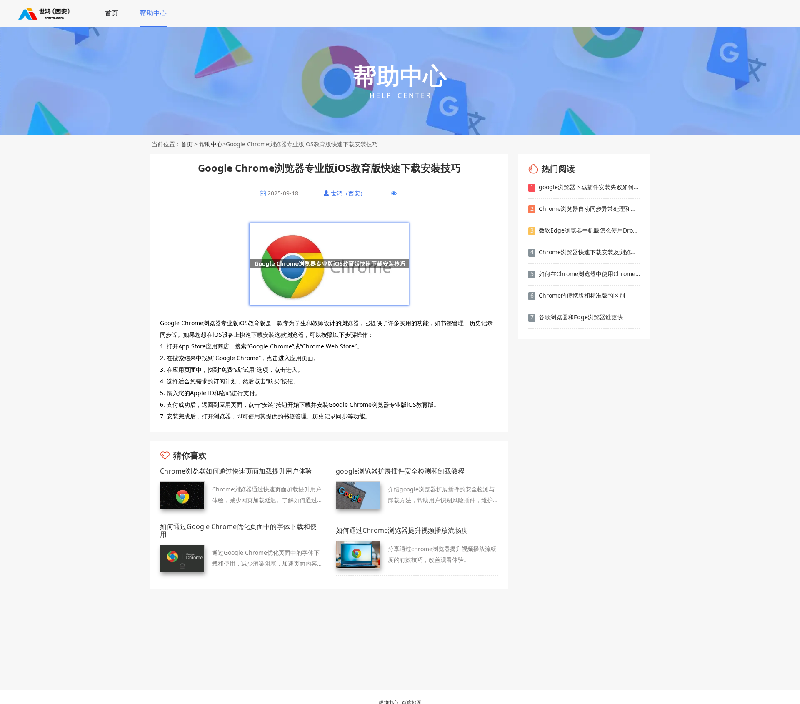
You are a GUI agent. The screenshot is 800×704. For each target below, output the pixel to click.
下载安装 (263, 334)
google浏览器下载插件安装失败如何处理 (585, 187)
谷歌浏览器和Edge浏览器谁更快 (576, 317)
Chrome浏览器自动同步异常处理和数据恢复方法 (585, 209)
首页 (111, 13)
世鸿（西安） (348, 193)
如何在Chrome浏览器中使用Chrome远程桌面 (585, 274)
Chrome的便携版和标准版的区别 (577, 295)
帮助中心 (153, 13)
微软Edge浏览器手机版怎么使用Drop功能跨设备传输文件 (585, 230)
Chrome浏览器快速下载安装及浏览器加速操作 (585, 252)
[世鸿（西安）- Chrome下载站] (44, 13)
